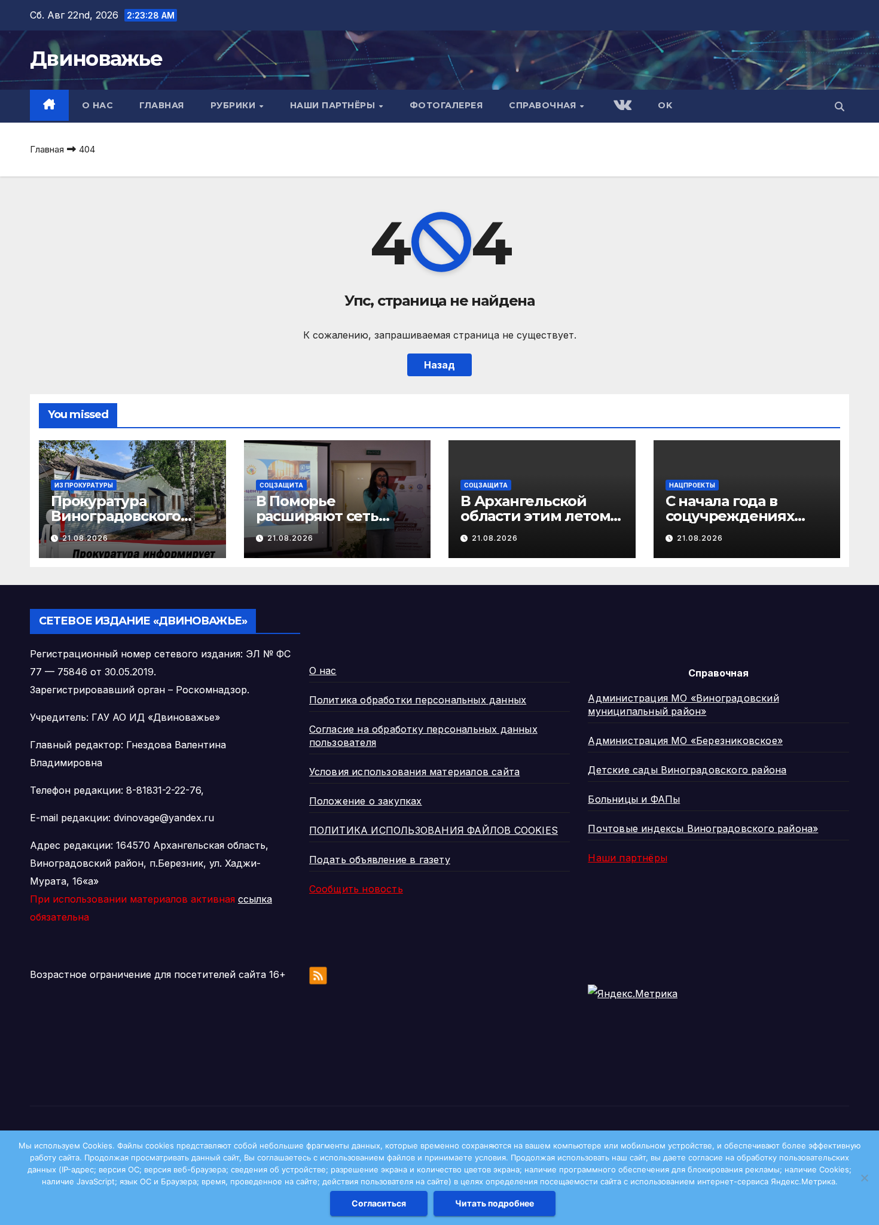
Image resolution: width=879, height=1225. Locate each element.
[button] (839, 106)
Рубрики (234, 105)
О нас (98, 105)
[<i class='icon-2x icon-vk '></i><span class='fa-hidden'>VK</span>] (621, 106)
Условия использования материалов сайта (414, 772)
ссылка (255, 899)
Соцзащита (281, 485)
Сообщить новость (356, 889)
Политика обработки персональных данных (418, 700)
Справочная (544, 105)
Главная (161, 105)
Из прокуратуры (83, 485)
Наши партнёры (334, 105)
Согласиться (379, 1203)
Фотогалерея (446, 105)
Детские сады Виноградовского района (687, 770)
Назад (439, 365)
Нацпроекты (692, 485)
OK (665, 105)
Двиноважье (96, 58)
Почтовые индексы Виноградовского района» (703, 828)
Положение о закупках (365, 801)
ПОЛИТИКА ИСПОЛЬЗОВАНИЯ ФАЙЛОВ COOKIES (433, 830)
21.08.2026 (85, 538)
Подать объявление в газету (379, 860)
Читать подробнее (494, 1203)
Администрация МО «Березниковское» (685, 740)
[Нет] (864, 1178)
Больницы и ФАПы (634, 799)
